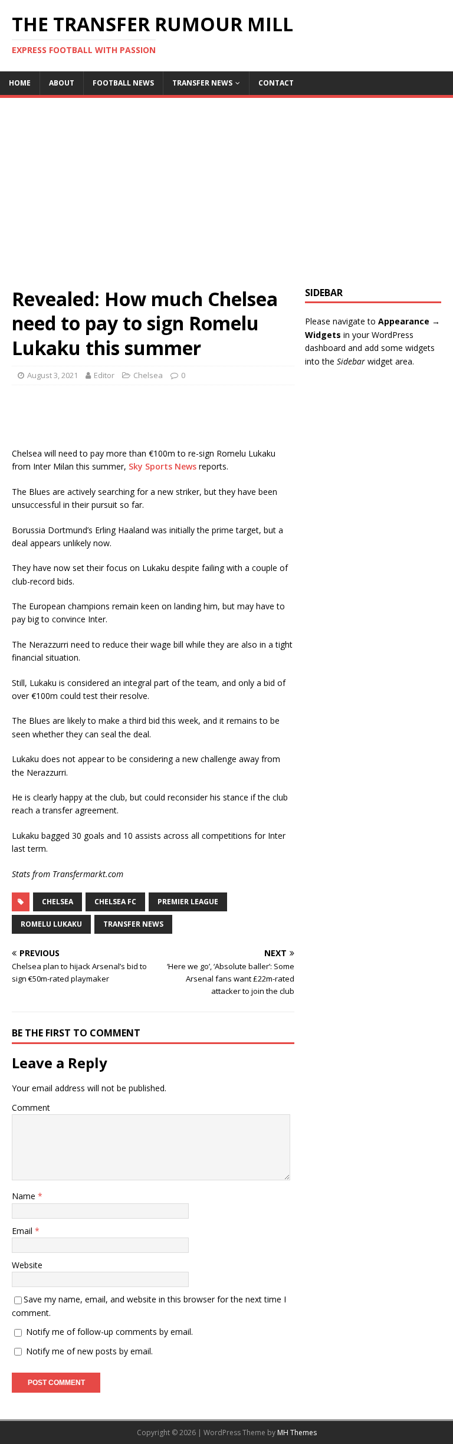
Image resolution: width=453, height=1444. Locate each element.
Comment (31, 1107)
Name (25, 1196)
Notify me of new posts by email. (89, 1351)
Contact (276, 83)
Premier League (187, 902)
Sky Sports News (162, 466)
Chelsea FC (115, 902)
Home (20, 83)
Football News (123, 83)
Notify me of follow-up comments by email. (109, 1331)
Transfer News (202, 83)
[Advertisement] (226, 198)
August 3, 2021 (52, 375)
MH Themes (297, 1432)
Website (27, 1265)
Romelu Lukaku (51, 924)
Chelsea (148, 375)
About (61, 83)
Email (23, 1230)
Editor (104, 375)
